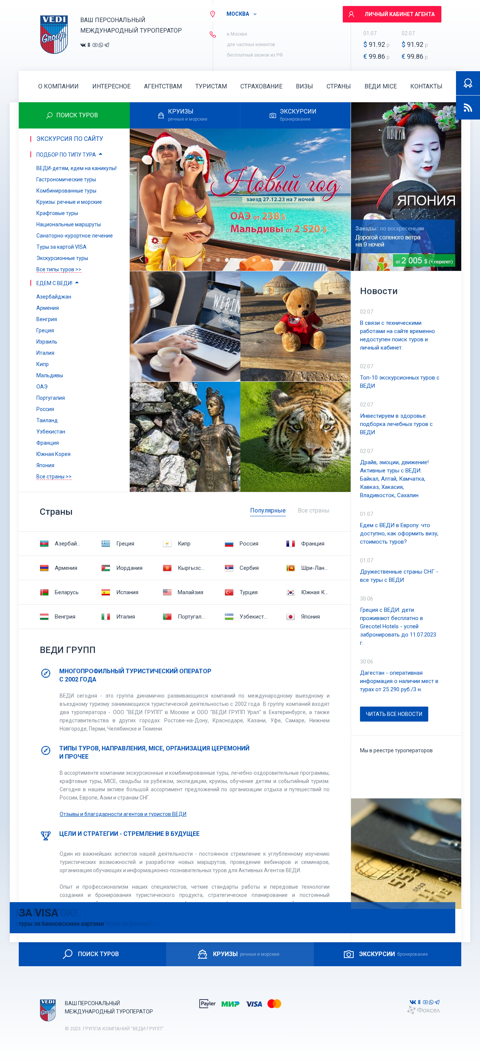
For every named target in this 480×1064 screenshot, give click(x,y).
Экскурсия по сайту (69, 138)
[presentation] (142, 259)
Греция (125, 543)
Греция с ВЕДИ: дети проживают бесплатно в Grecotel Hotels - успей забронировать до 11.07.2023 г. (398, 626)
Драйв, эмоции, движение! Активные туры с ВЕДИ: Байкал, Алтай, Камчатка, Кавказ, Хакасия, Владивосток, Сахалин (394, 479)
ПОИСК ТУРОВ (98, 954)
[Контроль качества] (468, 83)
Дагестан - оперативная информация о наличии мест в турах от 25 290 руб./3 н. (399, 681)
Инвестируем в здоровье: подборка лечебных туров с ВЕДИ (396, 424)
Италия (125, 616)
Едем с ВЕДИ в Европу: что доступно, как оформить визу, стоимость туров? (399, 533)
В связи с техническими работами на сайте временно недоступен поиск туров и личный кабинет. (397, 335)
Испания (127, 592)
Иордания (129, 568)
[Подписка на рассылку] (468, 108)
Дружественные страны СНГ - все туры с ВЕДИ (399, 575)
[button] (199, 260)
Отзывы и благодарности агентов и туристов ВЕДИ (123, 814)
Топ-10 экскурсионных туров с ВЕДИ (400, 381)
